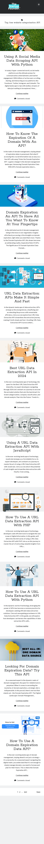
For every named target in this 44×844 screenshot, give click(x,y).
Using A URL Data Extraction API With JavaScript (22, 426)
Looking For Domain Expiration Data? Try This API (22, 650)
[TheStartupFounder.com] (14, 9)
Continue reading (22, 93)
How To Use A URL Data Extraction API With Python (22, 575)
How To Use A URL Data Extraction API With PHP (22, 501)
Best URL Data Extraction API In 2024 (22, 351)
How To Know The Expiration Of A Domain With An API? (22, 117)
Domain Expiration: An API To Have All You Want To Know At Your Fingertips (22, 196)
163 (25, 792)
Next (38, 792)
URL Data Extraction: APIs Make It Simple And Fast (22, 277)
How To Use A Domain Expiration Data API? (22, 724)
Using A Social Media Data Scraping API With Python (22, 40)
